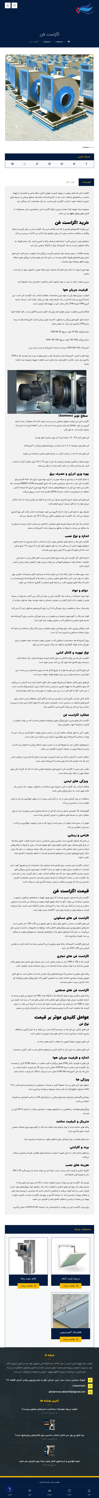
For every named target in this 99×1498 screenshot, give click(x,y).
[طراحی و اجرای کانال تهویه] (85, 9)
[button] (9, 58)
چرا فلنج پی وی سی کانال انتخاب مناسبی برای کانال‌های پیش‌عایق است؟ (49, 1435)
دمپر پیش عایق (77, 213)
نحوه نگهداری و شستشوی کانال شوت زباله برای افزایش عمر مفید (49, 1461)
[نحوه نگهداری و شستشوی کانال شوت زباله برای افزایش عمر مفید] (49, 1451)
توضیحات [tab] (86, 182)
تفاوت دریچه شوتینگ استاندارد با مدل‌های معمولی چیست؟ (49, 1409)
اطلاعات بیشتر (69, 1286)
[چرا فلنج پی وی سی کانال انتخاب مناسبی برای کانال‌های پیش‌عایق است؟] (49, 1425)
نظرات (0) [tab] (70, 182)
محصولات (85, 147)
